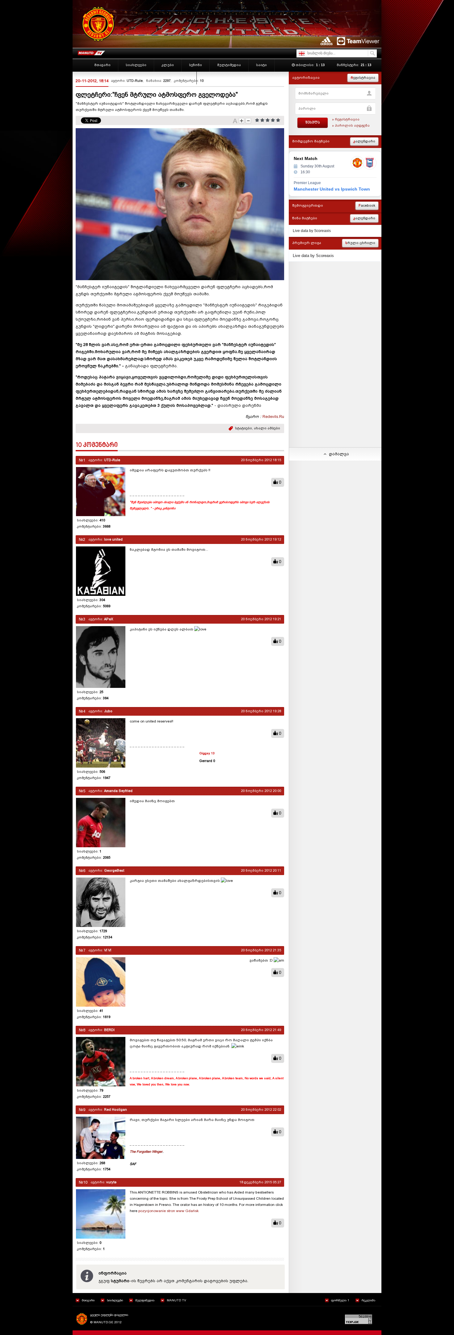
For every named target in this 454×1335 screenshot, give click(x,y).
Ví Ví (107, 950)
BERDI (109, 1030)
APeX (108, 619)
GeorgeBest (114, 871)
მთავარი (88, 1300)
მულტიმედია (144, 1300)
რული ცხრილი (360, 243)
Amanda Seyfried (118, 791)
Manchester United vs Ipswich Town (332, 189)
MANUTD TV (176, 1300)
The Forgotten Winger (146, 1152)
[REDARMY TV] (91, 52)
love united (113, 539)
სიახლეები (115, 1300)
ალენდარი (364, 141)
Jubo (108, 711)
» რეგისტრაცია (345, 119)
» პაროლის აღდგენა (351, 126)
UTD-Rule (135, 81)
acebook (367, 206)
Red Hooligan (115, 1110)
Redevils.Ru (273, 416)
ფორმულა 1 (340, 1300)
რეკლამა (368, 1300)
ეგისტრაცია (363, 78)
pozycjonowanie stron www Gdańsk (168, 1211)
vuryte (111, 1182)
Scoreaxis (322, 231)
